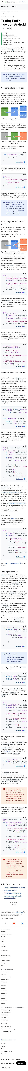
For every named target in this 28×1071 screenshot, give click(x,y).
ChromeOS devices (6, 977)
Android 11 (3, 1003)
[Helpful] (11, 17)
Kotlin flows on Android (10, 890)
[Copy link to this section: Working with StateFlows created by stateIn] (10, 739)
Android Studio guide (6, 1010)
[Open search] (17, 2)
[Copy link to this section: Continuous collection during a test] (2, 375)
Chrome (3, 1046)
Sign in (24, 2)
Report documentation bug (8, 1029)
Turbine (12, 519)
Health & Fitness (5, 958)
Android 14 (4, 996)
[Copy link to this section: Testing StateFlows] (19, 572)
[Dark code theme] (24, 152)
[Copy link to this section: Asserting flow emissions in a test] (7, 224)
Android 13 (4, 998)
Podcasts (3, 946)
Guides (5, 13)
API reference (4, 1015)
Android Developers (5, 12)
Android (3, 931)
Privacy (3, 963)
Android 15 (4, 993)
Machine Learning (5, 955)
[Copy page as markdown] (8, 28)
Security (3, 936)
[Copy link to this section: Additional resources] (21, 884)
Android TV (4, 982)
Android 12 (4, 1001)
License (8, 1059)
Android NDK (4, 1020)
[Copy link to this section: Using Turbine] (11, 515)
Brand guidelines (16, 1059)
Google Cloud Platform (7, 1051)
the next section (17, 661)
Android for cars (5, 979)
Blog (2, 944)
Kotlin (14, 6)
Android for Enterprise (6, 934)
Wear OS (3, 974)
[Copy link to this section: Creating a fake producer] (2, 90)
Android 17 (4, 988)
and (13, 893)
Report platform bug (6, 1026)
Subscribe (21, 1063)
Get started (5, 6)
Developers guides (5, 1012)
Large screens (4, 972)
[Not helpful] (13, 17)
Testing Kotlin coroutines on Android (14, 887)
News (2, 941)
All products (4, 1054)
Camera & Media (5, 960)
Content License (19, 912)
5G (2, 965)
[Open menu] (2, 2)
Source (3, 939)
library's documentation (12, 563)
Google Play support (6, 1031)
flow (13, 50)
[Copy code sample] (26, 152)
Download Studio (5, 1017)
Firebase (3, 1049)
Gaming (3, 953)
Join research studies (6, 1034)
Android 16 (4, 991)
